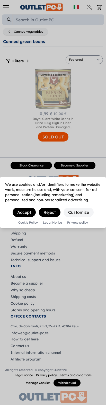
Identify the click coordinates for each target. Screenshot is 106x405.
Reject (49, 212)
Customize (78, 212)
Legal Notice (52, 222)
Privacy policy (77, 222)
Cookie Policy (28, 222)
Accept (24, 212)
